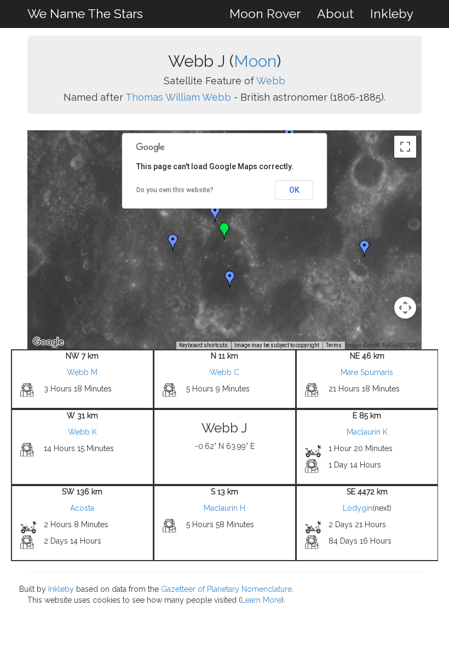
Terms (334, 345)
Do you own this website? (175, 190)
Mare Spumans (367, 372)
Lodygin (357, 508)
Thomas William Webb (178, 97)
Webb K (82, 432)
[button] (215, 213)
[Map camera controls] (405, 308)
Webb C (224, 372)
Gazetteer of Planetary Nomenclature (226, 589)
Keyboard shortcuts (203, 345)
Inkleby (391, 13)
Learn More (261, 600)
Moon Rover (265, 13)
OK (294, 190)
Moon (255, 61)
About (335, 13)
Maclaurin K (367, 432)
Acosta (82, 508)
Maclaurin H (224, 508)
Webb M (82, 372)
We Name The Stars (85, 13)
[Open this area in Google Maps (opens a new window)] (48, 342)
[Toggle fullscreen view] (405, 147)
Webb (270, 80)
